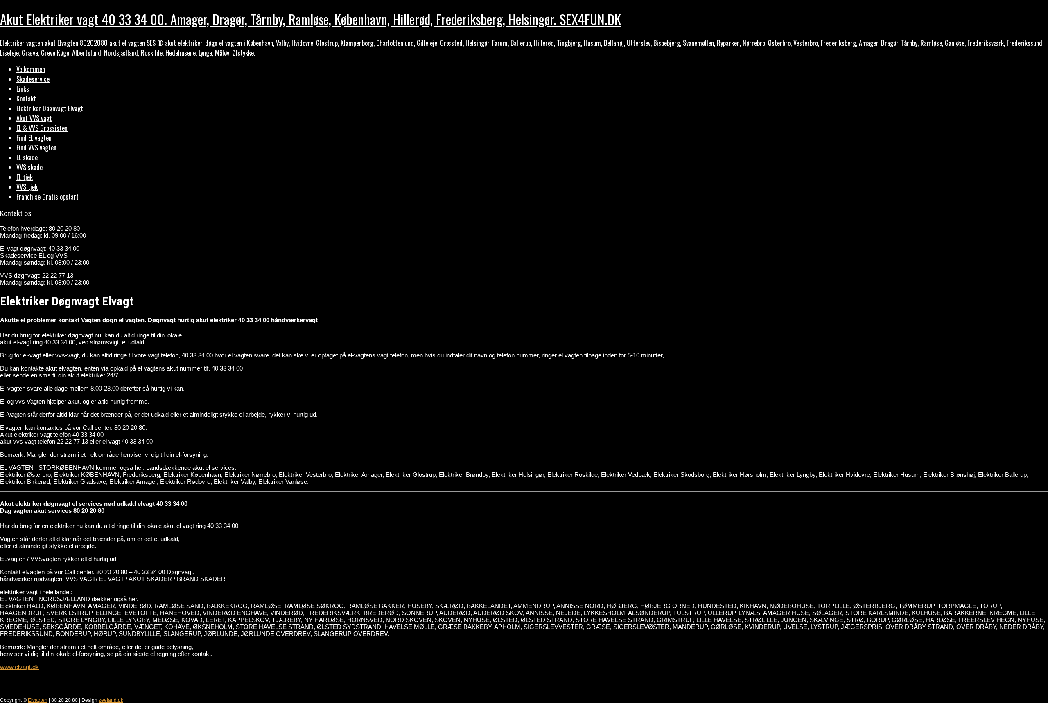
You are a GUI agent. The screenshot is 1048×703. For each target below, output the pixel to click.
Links (22, 89)
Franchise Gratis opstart (47, 197)
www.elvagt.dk (19, 666)
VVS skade (29, 167)
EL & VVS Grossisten (42, 128)
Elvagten (37, 700)
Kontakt (26, 98)
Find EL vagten (34, 138)
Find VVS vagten (36, 148)
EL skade (27, 157)
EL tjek (24, 177)
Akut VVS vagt (34, 118)
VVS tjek (27, 187)
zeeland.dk (111, 700)
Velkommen (30, 69)
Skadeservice (33, 79)
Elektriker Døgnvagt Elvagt (49, 108)
